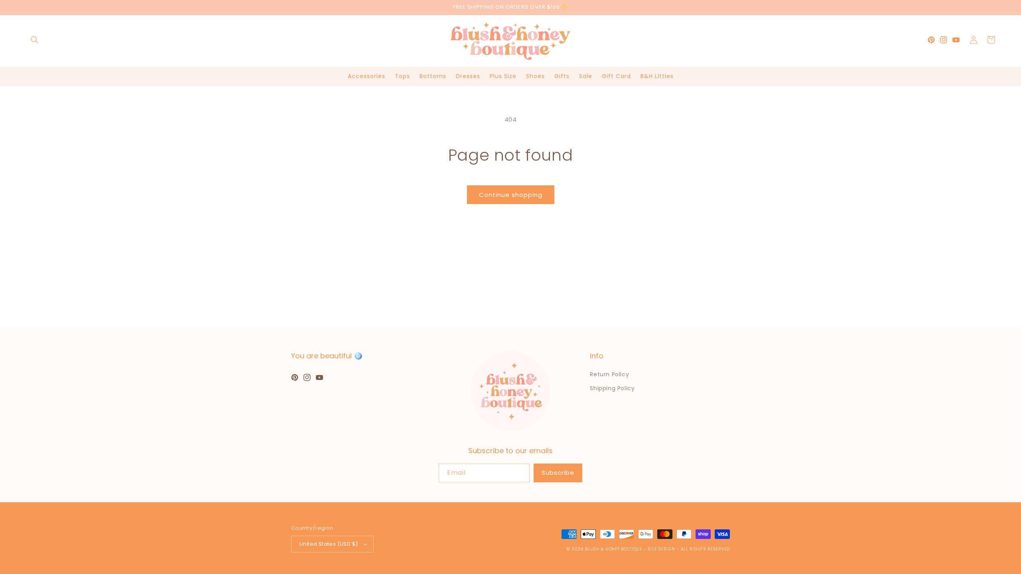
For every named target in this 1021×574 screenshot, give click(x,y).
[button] (34, 40)
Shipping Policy (612, 388)
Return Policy (609, 374)
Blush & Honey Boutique (613, 549)
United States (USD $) (329, 544)
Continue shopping (510, 195)
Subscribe (558, 472)
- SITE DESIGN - (661, 549)
